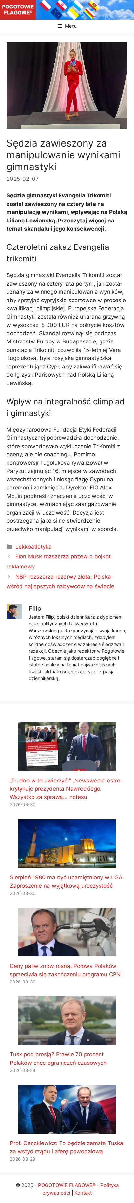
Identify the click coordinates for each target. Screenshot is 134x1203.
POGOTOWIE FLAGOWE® (67, 1185)
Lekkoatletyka (33, 546)
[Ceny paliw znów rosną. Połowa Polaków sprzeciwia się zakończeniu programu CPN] (67, 952)
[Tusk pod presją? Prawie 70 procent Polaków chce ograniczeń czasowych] (67, 1040)
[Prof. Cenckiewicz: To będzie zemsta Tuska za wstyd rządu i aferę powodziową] (67, 1129)
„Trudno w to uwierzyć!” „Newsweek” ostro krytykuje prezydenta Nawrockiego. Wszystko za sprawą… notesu (65, 788)
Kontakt (83, 1193)
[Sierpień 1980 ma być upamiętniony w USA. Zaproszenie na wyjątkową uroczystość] (67, 863)
